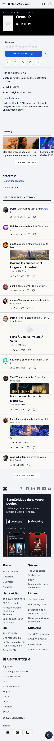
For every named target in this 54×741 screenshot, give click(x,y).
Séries (33, 565)
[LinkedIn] (44, 489)
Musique (34, 628)
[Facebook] (27, 489)
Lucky (31, 579)
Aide (5, 681)
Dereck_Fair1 (17, 317)
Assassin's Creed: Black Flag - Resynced (12, 611)
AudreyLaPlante (19, 457)
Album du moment (38, 649)
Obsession (8, 576)
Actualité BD (9, 650)
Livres (33, 593)
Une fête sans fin (12, 637)
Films (18, 12)
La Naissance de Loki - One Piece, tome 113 (14, 644)
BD (5, 628)
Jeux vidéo (11, 593)
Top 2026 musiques (38, 634)
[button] (50, 4)
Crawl (16, 86)
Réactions (9, 176)
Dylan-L (14, 208)
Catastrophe (27, 77)
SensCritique (8, 12)
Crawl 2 (32, 12)
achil (12, 285)
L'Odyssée (8, 581)
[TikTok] (38, 489)
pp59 (13, 244)
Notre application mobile (16, 671)
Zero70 (14, 377)
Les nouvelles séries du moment (38, 586)
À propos (8, 666)
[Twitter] (22, 489)
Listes (7, 132)
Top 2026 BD (10, 633)
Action (24, 12)
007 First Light (10, 603)
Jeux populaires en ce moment (13, 620)
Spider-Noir (34, 575)
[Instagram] (33, 489)
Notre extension (11, 676)
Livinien (14, 226)
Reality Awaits (35, 644)
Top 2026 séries (36, 570)
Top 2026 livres (36, 599)
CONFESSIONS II (37, 639)
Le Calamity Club (37, 604)
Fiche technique (11, 98)
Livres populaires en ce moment (38, 620)
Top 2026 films (10, 571)
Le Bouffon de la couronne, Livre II (37, 611)
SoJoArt (14, 359)
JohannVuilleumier (20, 300)
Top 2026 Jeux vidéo (14, 598)
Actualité (7, 587)
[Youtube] (49, 489)
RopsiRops (15, 419)
